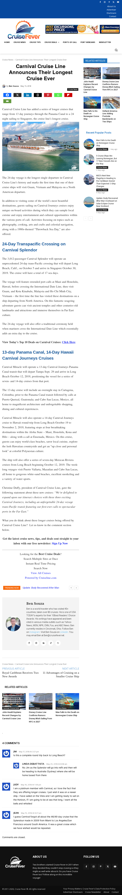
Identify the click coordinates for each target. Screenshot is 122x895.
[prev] (71, 588)
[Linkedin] (27, 95)
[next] (76, 588)
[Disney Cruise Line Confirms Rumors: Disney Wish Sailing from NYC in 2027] (40, 701)
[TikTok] (51, 643)
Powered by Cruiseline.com (40, 578)
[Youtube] (118, 2)
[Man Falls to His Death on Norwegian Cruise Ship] (67, 701)
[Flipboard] (68, 95)
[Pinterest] (109, 2)
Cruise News (7, 59)
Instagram (35, 632)
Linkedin (64, 632)
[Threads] (38, 95)
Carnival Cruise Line (11, 708)
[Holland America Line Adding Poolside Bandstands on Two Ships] (111, 103)
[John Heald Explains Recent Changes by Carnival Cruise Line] (14, 701)
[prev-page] (86, 218)
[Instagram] (105, 2)
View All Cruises (41, 573)
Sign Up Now (60, 543)
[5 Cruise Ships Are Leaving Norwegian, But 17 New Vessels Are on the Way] (89, 159)
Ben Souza (14, 86)
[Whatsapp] (58, 95)
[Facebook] (100, 2)
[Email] (7, 101)
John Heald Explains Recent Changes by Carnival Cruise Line (11, 715)
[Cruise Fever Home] (23, 29)
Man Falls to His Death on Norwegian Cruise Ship (106, 143)
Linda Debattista (33, 763)
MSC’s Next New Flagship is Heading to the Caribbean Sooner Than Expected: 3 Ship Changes (106, 181)
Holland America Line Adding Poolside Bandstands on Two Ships (109, 116)
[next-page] (91, 218)
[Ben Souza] (4, 86)
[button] (116, 50)
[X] (113, 2)
